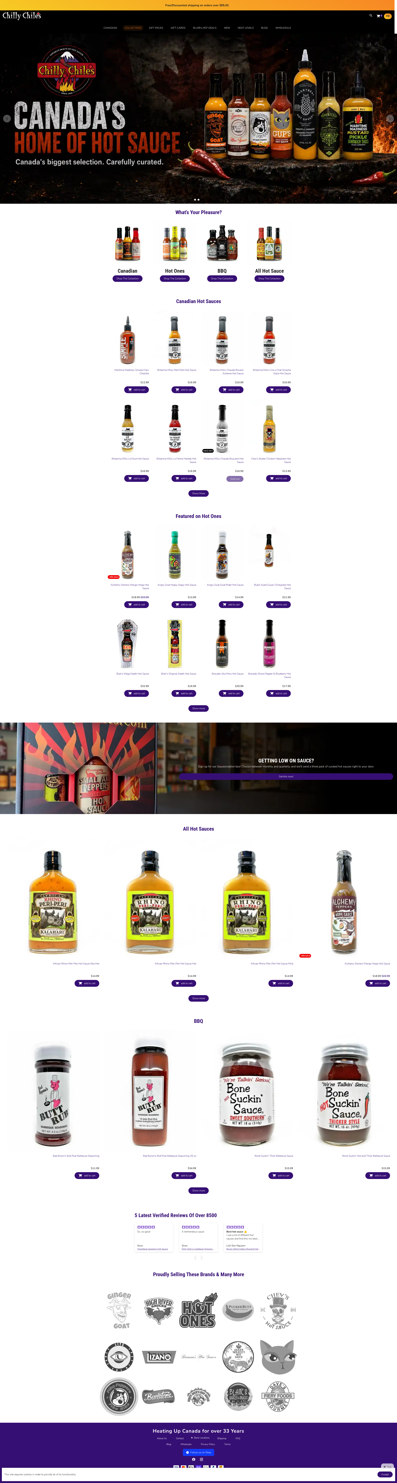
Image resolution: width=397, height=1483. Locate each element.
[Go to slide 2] (198, 200)
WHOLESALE (283, 28)
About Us (162, 1438)
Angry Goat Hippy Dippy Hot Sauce (177, 585)
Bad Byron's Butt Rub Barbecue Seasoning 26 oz (169, 1156)
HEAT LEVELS (246, 28)
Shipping (221, 1438)
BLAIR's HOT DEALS (204, 28)
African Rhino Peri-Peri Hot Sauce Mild (272, 963)
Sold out (235, 479)
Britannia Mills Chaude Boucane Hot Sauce (223, 460)
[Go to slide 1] (195, 200)
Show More (198, 493)
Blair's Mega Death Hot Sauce (132, 673)
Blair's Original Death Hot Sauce (178, 673)
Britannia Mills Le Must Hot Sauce (130, 458)
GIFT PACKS (156, 28)
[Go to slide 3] (202, 200)
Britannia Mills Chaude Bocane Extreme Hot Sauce (226, 371)
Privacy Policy (208, 1444)
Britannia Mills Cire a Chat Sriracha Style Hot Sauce (272, 371)
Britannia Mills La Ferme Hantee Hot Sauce (176, 460)
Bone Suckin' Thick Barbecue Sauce (274, 1156)
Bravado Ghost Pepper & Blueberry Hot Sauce (269, 675)
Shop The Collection (127, 278)
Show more (198, 708)
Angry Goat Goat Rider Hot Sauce (225, 585)
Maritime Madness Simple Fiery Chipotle (131, 371)
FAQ (238, 1438)
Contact (180, 1438)
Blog (168, 1444)
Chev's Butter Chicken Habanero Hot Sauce (271, 460)
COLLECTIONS (133, 28)
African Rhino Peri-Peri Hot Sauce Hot (175, 963)
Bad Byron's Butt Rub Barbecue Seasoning (76, 1156)
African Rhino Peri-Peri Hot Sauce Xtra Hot (76, 963)
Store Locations (202, 1437)
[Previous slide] (7, 118)
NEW (227, 28)
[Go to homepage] (21, 19)
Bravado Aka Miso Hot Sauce (227, 673)
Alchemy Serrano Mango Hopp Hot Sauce (130, 586)
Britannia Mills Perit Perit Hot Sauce (176, 370)
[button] (196, 1258)
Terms (227, 1444)
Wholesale (186, 1444)
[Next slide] (390, 118)
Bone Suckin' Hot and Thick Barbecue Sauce (366, 1156)
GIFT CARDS (178, 28)
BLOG (264, 28)
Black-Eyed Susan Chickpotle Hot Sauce (272, 586)
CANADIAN (110, 28)
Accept (385, 1474)
